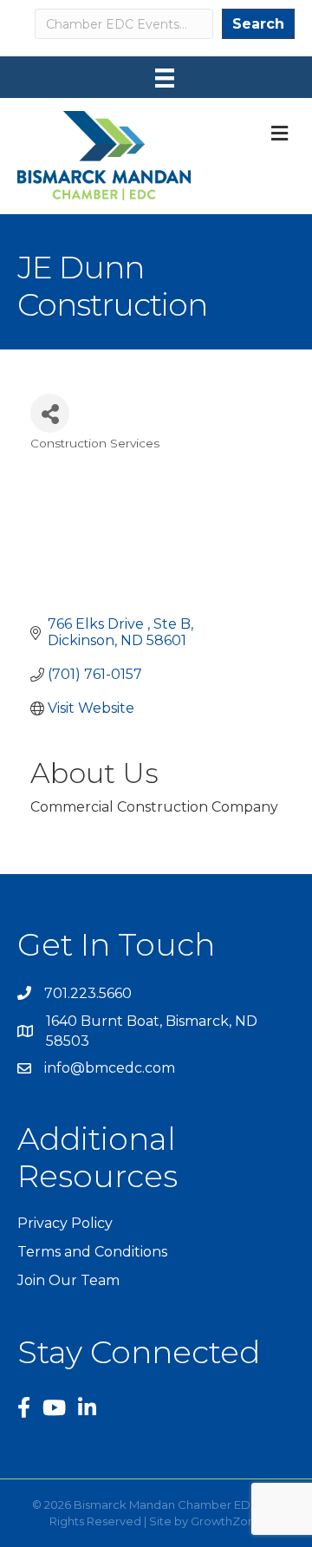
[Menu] (164, 78)
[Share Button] (49, 413)
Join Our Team (68, 1280)
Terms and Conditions (92, 1251)
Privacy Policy (65, 1223)
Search (258, 24)
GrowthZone (227, 1521)
